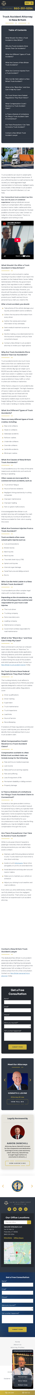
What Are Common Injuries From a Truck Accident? (17, 72)
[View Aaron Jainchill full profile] (17, 1126)
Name (6, 998)
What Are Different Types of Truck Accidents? (17, 55)
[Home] (3, 3)
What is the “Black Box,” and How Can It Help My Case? (17, 88)
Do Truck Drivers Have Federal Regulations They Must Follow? (16, 97)
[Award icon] (17, 1186)
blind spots (19, 863)
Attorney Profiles (17, 1347)
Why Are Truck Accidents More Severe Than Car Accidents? (16, 47)
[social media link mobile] (9, 1209)
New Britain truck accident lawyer (13, 665)
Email (6, 1007)
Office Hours (18, 1238)
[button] (4, 1080)
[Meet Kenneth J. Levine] (17, 1071)
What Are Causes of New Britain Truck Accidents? (17, 64)
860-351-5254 (17, 8)
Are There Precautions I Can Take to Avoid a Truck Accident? (17, 126)
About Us (17, 1344)
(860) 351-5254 (9, 1234)
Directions (8, 1238)
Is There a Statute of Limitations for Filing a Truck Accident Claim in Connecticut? (17, 116)
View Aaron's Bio (17, 1163)
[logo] (17, 1203)
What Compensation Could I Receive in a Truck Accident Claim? (15, 106)
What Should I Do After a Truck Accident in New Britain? (16, 39)
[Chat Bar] (17, 1392)
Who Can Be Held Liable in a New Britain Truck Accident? (17, 80)
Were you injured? (11, 1023)
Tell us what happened (12, 1031)
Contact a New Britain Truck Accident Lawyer (15, 134)
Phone (7, 1015)
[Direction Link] (17, 1243)
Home (17, 1342)
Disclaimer (7, 1378)
